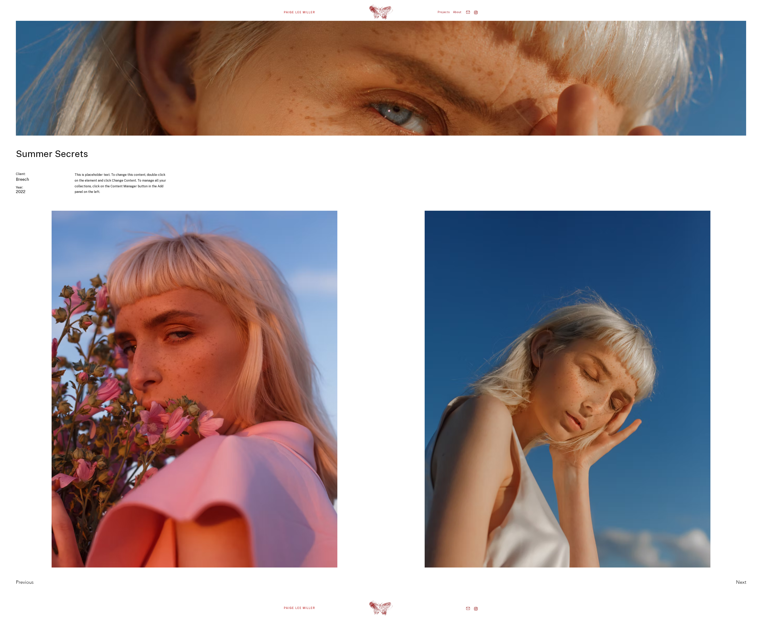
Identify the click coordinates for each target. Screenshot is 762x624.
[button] (443, 12)
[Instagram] (475, 12)
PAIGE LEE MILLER (299, 608)
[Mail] (468, 12)
